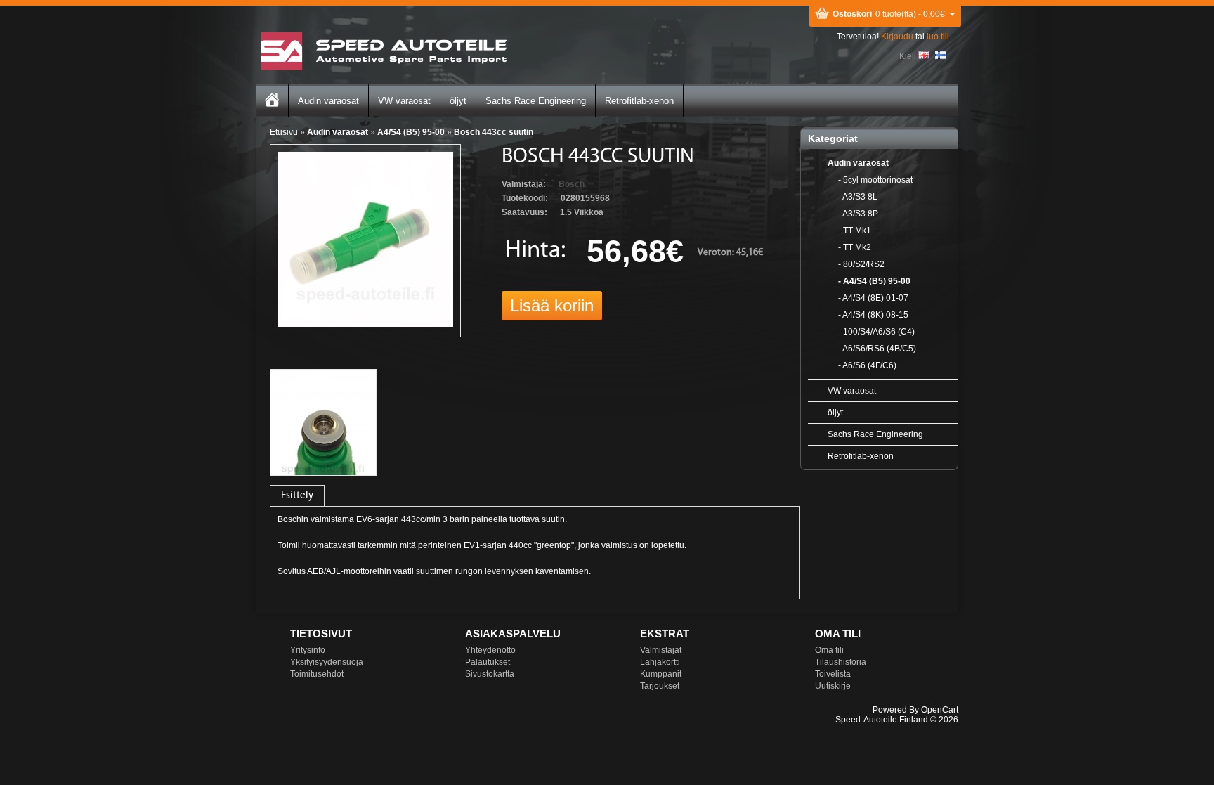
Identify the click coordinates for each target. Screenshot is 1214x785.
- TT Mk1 (854, 230)
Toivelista (833, 674)
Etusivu (284, 132)
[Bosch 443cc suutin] (365, 325)
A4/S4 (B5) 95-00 (411, 132)
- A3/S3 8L (857, 197)
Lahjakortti (660, 662)
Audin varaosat (328, 101)
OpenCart (939, 710)
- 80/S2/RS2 (861, 264)
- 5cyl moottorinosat (875, 180)
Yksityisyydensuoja (326, 662)
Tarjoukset (659, 686)
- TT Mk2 (854, 247)
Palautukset (487, 662)
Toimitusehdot (317, 674)
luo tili (938, 36)
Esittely (297, 496)
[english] (923, 55)
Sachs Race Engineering (535, 101)
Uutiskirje (833, 686)
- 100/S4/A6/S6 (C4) (876, 332)
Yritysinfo (307, 650)
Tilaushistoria (840, 662)
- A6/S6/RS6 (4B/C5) (877, 348)
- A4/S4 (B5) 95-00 (874, 281)
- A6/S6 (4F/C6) (867, 365)
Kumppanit (660, 674)
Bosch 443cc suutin (493, 132)
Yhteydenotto (490, 650)
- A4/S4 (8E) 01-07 (873, 298)
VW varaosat (404, 101)
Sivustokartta (489, 674)
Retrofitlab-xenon (639, 101)
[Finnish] (940, 55)
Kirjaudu (897, 36)
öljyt (458, 101)
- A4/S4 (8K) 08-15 (873, 315)
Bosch (572, 184)
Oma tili (829, 650)
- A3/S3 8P (858, 214)
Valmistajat (660, 650)
